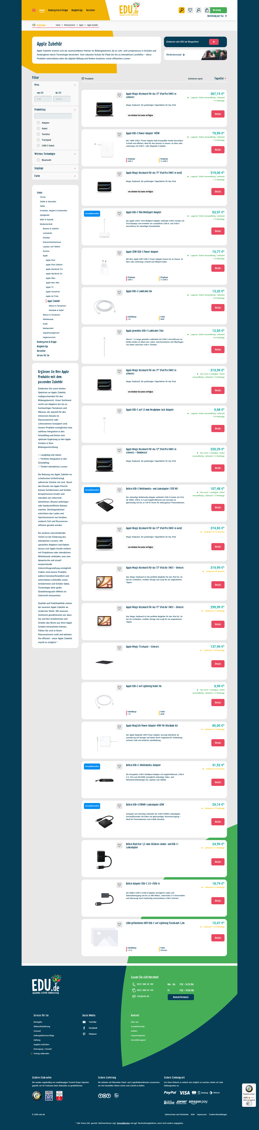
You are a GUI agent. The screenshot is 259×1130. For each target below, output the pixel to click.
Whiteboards (48, 319)
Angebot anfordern (41, 1044)
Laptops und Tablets (51, 246)
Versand (37, 1031)
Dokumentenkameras (52, 242)
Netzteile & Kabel (56, 310)
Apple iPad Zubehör (54, 264)
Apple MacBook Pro (54, 269)
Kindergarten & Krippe (47, 341)
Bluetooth (46, 160)
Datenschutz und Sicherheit (176, 1114)
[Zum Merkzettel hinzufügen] (119, 95)
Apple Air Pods (52, 296)
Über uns (135, 1022)
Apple (45, 255)
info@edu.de (143, 996)
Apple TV (50, 287)
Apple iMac (50, 278)
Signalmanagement (51, 332)
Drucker (46, 251)
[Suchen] (181, 10)
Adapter (45, 122)
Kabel (44, 128)
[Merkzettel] (190, 10)
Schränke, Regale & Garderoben (53, 210)
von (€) (40, 92)
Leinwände (47, 233)
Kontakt (135, 1015)
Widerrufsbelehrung (42, 1026)
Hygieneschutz (49, 337)
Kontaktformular (181, 997)
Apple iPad (50, 260)
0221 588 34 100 (145, 984)
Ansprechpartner (138, 1035)
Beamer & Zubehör (51, 228)
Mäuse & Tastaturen (57, 305)
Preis (36, 84)
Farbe (37, 176)
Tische (43, 197)
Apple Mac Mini (52, 282)
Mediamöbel (48, 328)
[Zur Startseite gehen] (129, 9)
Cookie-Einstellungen (218, 1114)
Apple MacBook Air (54, 273)
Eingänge (38, 168)
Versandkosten (123, 1123)
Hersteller (41, 350)
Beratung (217, 10)
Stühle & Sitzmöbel (48, 201)
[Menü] (34, 10)
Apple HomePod (53, 291)
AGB (193, 1114)
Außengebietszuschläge (44, 1035)
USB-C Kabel (48, 145)
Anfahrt (134, 1031)
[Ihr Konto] (198, 10)
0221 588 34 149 (145, 990)
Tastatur (46, 134)
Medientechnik (46, 224)
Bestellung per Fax (215, 15)
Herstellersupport (138, 1040)
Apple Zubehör (54, 301)
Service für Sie (43, 355)
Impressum (202, 1114)
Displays (46, 237)
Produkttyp (40, 109)
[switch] (249, 1103)
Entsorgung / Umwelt (43, 1049)
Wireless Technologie (44, 154)
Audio (45, 323)
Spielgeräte (44, 215)
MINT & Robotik (46, 219)
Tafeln (42, 206)
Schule (39, 192)
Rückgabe (38, 1022)
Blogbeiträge (42, 346)
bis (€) (58, 92)
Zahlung (37, 1040)
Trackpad (46, 140)
